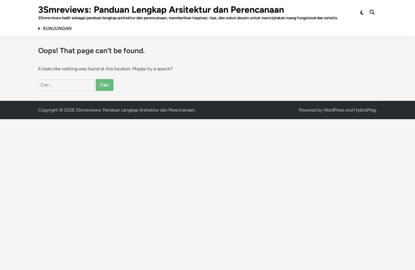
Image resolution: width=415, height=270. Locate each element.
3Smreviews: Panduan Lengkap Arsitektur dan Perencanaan (161, 9)
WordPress (334, 110)
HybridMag (365, 110)
